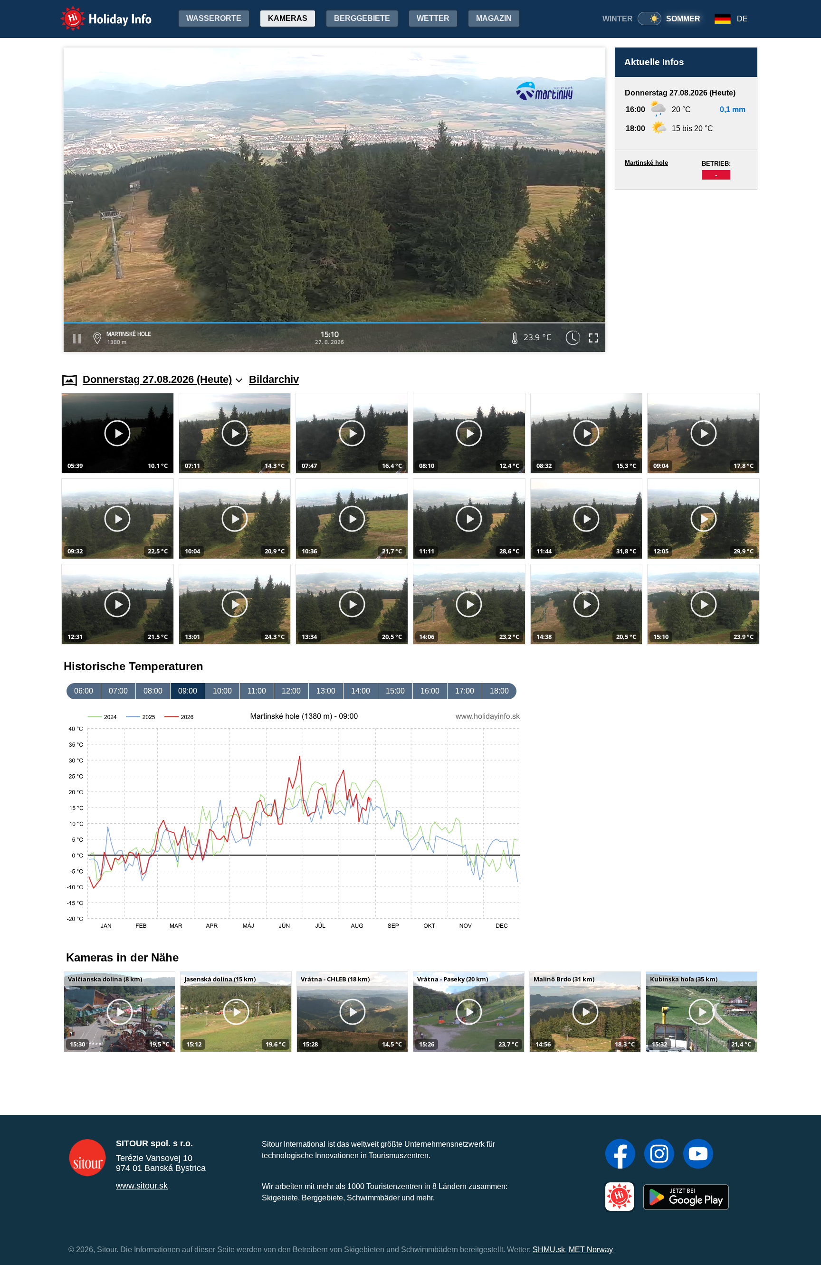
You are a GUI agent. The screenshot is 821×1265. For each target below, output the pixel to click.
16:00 (429, 691)
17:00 (464, 691)
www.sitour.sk (142, 1185)
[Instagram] (659, 1155)
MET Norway (591, 1250)
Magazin (494, 18)
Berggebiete (362, 18)
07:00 (118, 691)
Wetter (433, 18)
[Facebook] (620, 1155)
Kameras (287, 18)
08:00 (152, 691)
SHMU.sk (549, 1250)
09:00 (187, 691)
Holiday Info (97, 12)
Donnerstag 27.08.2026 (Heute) (157, 379)
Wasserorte (213, 18)
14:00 (360, 691)
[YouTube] (698, 1155)
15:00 (395, 691)
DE (742, 19)
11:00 (257, 691)
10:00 (222, 691)
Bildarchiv (274, 379)
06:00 (83, 691)
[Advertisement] (686, 272)
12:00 (291, 691)
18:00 (499, 691)
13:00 (325, 691)
